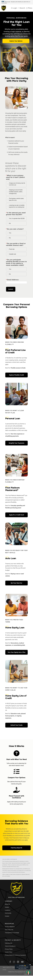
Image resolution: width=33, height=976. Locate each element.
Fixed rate (12, 249)
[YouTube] (22, 962)
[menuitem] (7, 904)
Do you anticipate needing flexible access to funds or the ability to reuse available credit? (16, 262)
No (10, 223)
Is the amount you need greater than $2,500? (16, 213)
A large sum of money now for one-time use (17, 184)
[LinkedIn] (17, 962)
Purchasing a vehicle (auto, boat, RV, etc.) (16, 199)
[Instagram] (14, 962)
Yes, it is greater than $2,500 (16, 218)
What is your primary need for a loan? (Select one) (15, 177)
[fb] (10, 962)
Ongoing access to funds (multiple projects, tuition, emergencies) (16, 191)
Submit (10, 289)
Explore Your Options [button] (16, 41)
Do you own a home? (15, 229)
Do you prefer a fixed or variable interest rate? (16, 244)
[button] (16, 375)
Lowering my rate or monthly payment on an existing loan (16, 206)
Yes (10, 233)
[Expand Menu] (29, 8)
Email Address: (12, 280)
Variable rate (12, 254)
